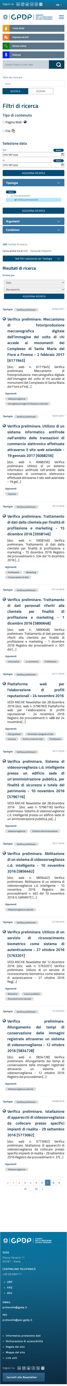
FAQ (9, 1287)
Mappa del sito (15, 1352)
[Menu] (61, 17)
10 (25, 1189)
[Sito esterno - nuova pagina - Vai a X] (38, 1368)
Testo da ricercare (12, 77)
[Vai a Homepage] (28, 1242)
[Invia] (56, 64)
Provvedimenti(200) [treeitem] (22, 195)
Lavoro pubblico (32, 994)
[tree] (33, 198)
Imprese (12, 494)
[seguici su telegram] (31, 4)
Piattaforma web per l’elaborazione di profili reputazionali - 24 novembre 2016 (35, 690)
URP (9, 1282)
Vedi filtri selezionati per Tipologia (33, 258)
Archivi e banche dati (33, 739)
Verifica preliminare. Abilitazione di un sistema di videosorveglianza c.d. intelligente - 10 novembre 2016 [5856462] (35, 862)
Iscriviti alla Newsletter (22, 1377)
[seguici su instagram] (22, 4)
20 (36, 1189)
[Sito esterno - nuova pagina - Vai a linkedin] (19, 1368)
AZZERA (40, 91)
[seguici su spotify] (40, 4)
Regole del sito (15, 1347)
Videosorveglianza (16, 398)
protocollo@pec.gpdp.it (17, 1320)
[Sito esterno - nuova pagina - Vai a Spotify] (42, 1368)
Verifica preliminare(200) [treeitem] (28, 199)
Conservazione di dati (18, 577)
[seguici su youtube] (27, 4)
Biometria (12, 994)
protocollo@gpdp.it (15, 1307)
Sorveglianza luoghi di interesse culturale (28, 403)
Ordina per (9, 275)
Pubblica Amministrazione (45, 831)
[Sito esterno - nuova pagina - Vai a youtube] (28, 1368)
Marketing (31, 572)
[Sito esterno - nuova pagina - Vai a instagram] (24, 1368)
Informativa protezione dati (23, 1336)
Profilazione (13, 572)
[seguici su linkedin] (18, 4)
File (7, 131)
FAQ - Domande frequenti (37, 251)
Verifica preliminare (26, 309)
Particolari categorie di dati (40, 734)
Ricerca (15, 91)
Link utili (11, 1358)
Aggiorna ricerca (33, 173)
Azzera (58, 150)
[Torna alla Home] (27, 16)
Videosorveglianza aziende (20, 909)
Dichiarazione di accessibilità (24, 1341)
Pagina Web (13, 122)
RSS (9, 1293)
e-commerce (32, 661)
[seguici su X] (36, 4)
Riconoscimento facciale (19, 998)
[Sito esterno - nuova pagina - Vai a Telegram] (33, 1368)
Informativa (13, 661)
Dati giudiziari (14, 734)
